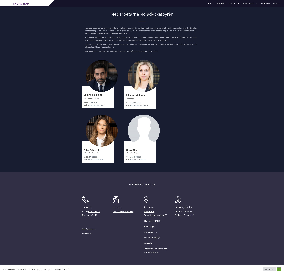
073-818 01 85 (136, 103)
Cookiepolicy (86, 233)
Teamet (210, 4)
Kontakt (276, 4)
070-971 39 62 (94, 102)
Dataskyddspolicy (88, 229)
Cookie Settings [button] (269, 269)
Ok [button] (279, 269)
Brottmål (233, 4)
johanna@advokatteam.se (139, 105)
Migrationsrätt (248, 4)
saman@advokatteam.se (96, 105)
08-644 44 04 (94, 211)
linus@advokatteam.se (137, 160)
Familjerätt (221, 4)
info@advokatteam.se (123, 211)
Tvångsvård (265, 4)
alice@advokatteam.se (95, 160)
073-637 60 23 (136, 157)
